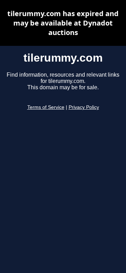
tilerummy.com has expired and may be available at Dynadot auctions (63, 23)
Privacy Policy (84, 107)
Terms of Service (45, 107)
